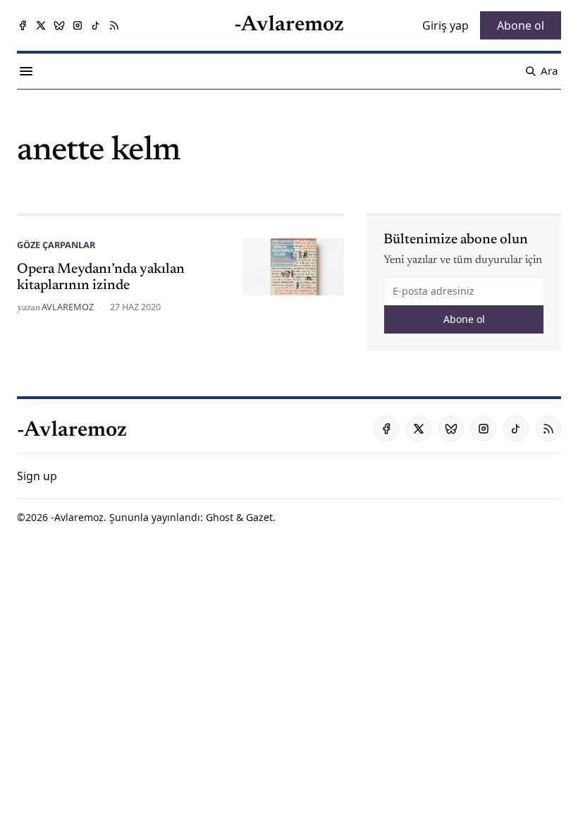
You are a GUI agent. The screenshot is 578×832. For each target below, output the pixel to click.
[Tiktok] (96, 25)
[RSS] (114, 25)
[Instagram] (77, 25)
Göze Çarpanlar (56, 244)
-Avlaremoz (77, 517)
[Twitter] (41, 25)
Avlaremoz (68, 306)
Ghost (219, 517)
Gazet (259, 517)
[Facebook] (22, 25)
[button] (37, 475)
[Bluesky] (59, 25)
